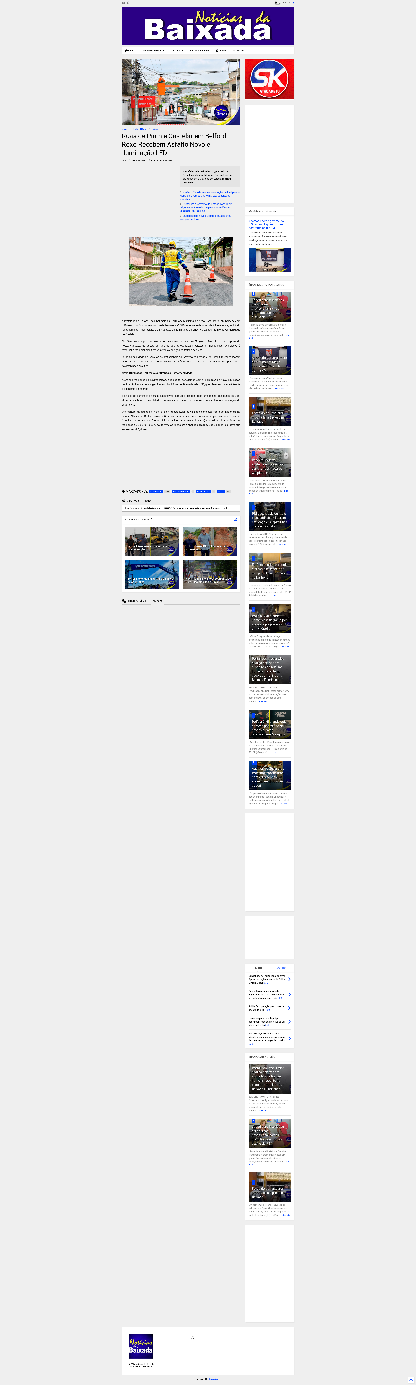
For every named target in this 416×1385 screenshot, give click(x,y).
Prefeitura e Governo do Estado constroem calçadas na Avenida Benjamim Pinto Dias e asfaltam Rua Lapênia (206, 207)
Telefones (175, 50)
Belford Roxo (139, 129)
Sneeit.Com (214, 1379)
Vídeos (222, 50)
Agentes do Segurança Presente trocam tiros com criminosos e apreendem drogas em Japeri (268, 777)
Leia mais (279, 388)
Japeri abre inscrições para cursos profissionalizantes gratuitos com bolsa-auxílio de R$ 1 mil (268, 308)
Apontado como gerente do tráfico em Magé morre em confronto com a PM (266, 224)
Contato (239, 50)
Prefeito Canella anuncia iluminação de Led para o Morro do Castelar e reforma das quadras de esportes (210, 195)
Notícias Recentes (199, 50)
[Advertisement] (149, 189)
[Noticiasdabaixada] (134, 3)
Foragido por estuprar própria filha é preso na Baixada (268, 417)
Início (131, 50)
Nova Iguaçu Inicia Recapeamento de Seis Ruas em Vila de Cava (208, 580)
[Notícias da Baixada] (208, 43)
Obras (155, 129)
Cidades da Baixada (151, 50)
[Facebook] (123, 3)
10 (254, 762)
